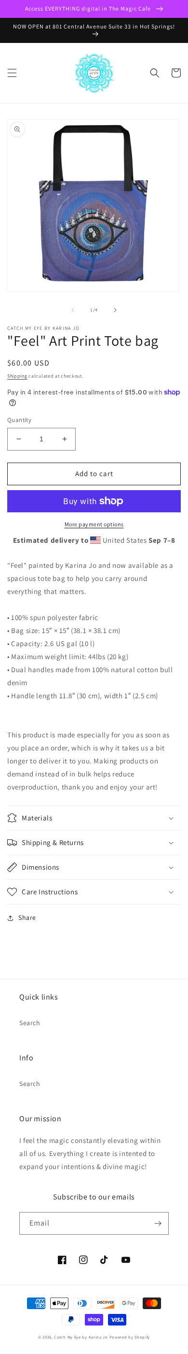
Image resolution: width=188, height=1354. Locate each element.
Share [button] (27, 917)
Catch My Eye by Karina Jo (81, 1337)
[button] (12, 73)
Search (29, 1022)
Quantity (19, 420)
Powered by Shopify (129, 1337)
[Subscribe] (157, 1223)
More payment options (94, 524)
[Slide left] (72, 310)
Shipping (17, 376)
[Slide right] (115, 310)
